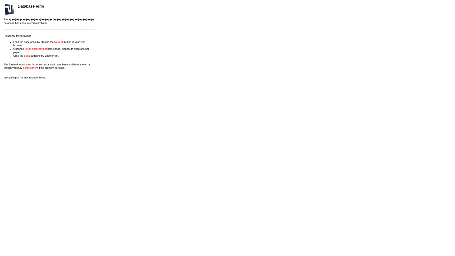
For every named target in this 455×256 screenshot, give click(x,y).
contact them (30, 67)
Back (27, 55)
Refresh (59, 42)
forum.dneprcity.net (36, 48)
